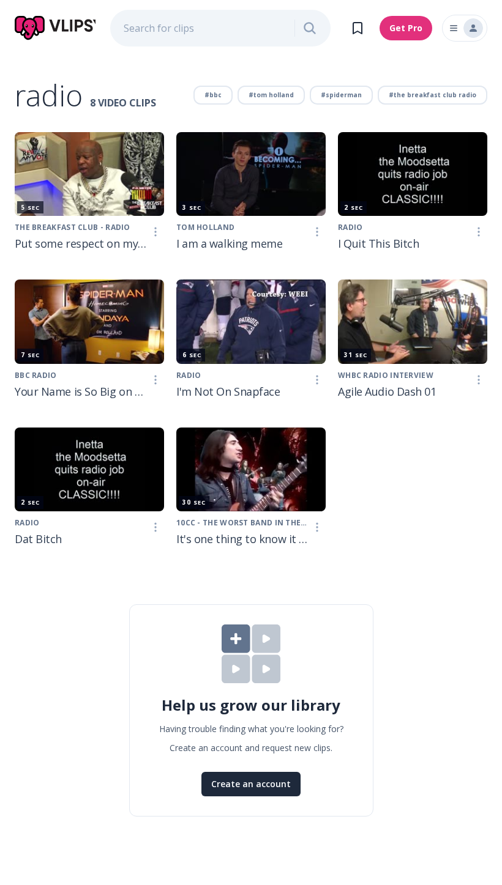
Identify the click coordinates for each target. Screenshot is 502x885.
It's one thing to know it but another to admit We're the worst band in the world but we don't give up (242, 538)
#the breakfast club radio (432, 95)
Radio (350, 227)
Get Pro (405, 28)
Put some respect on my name (81, 243)
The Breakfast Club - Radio (72, 227)
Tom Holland (205, 227)
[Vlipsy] (55, 28)
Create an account (251, 784)
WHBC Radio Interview (385, 375)
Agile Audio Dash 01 (387, 391)
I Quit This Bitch (378, 243)
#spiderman (341, 95)
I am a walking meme (229, 243)
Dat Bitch (38, 538)
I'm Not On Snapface (228, 391)
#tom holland (271, 95)
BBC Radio (36, 375)
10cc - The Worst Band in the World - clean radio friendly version (242, 523)
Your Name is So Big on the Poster (81, 391)
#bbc (213, 95)
